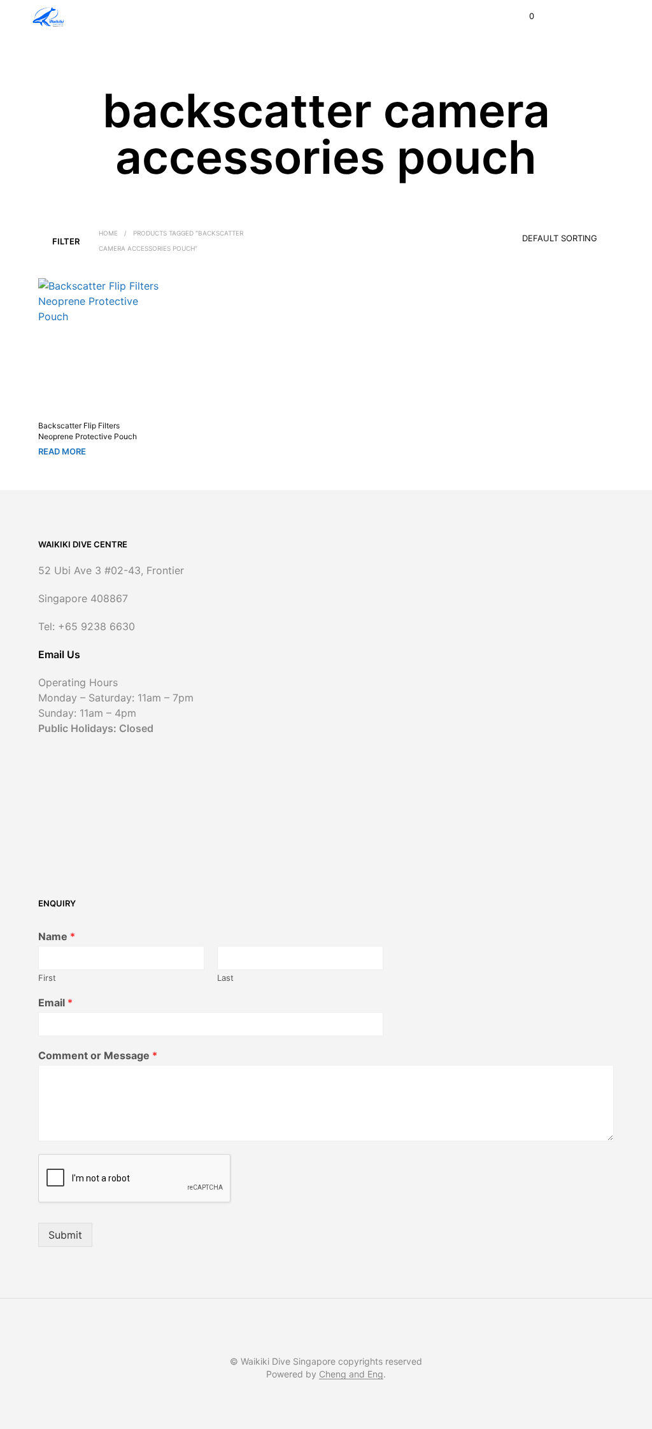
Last (225, 978)
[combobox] (542, 234)
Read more (62, 451)
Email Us (59, 654)
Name (56, 936)
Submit (65, 1234)
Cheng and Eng (351, 1374)
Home (108, 233)
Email (55, 1002)
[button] (523, 16)
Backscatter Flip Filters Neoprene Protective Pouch (87, 431)
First (47, 978)
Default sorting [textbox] (559, 238)
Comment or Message (97, 1055)
